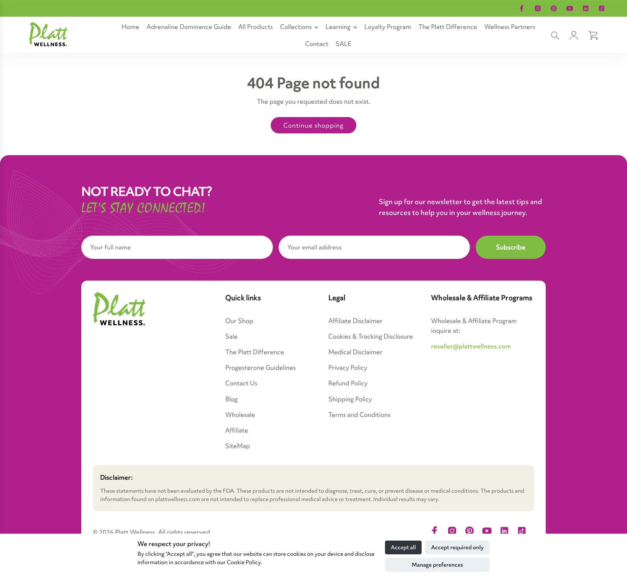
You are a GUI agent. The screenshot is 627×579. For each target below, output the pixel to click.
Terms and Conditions (359, 414)
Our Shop (239, 321)
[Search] (555, 35)
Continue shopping (313, 125)
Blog (231, 399)
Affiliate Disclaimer (355, 321)
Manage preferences (437, 564)
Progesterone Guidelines (260, 367)
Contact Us (241, 383)
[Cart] (592, 35)
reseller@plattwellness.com (471, 346)
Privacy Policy (347, 367)
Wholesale (240, 414)
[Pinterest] (554, 8)
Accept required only (457, 547)
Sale (231, 336)
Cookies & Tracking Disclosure (370, 336)
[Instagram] (538, 8)
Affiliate (236, 430)
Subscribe (510, 247)
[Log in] (574, 35)
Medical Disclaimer (355, 352)
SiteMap (237, 446)
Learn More (580, 8)
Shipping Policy (350, 399)
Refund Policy (348, 383)
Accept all (403, 547)
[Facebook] (522, 8)
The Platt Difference (254, 352)
